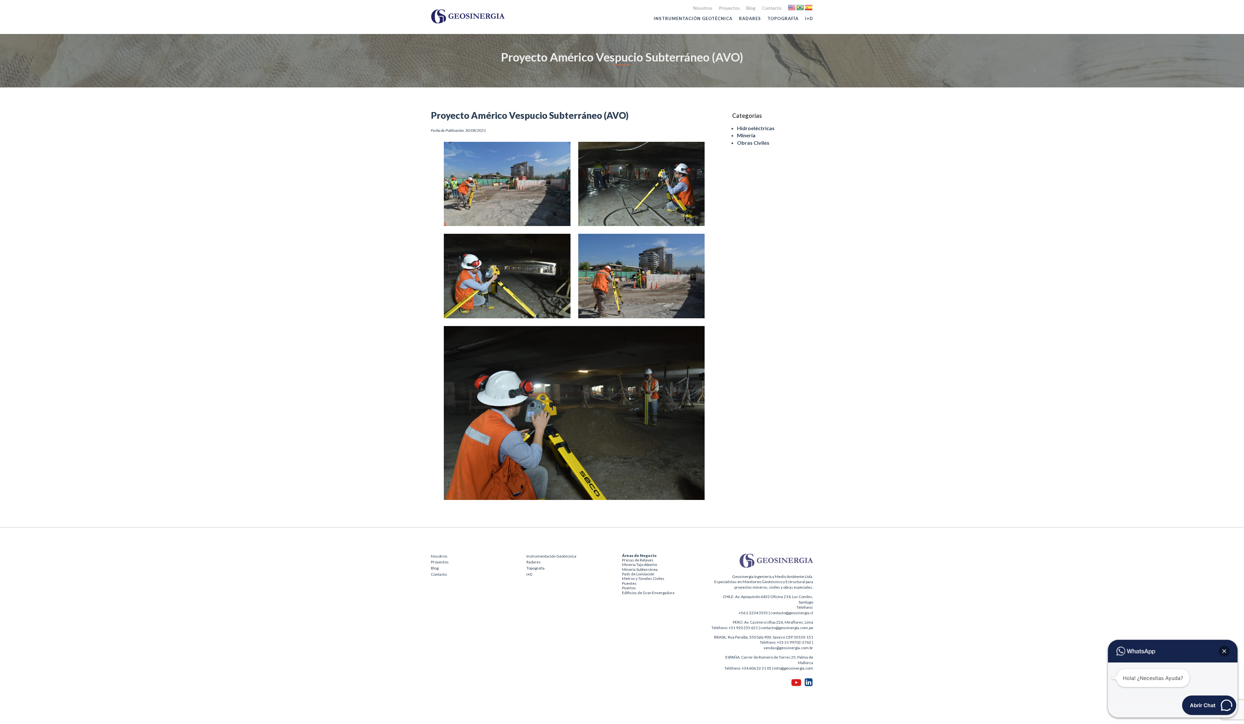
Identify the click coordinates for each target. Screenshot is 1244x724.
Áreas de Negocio (639, 555)
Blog (750, 8)
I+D (809, 18)
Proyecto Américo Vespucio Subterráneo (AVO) (529, 115)
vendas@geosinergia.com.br (788, 647)
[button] (1224, 651)
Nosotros (702, 8)
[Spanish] (809, 7)
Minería (746, 135)
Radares (750, 18)
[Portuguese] (800, 7)
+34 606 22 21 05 (756, 668)
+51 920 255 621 (743, 627)
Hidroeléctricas (756, 128)
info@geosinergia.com (793, 668)
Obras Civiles (753, 143)
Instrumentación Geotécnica (693, 18)
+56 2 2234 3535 (753, 612)
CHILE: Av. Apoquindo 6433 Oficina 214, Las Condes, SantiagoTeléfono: (768, 602)
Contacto (771, 8)
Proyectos (729, 8)
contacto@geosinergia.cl (791, 612)
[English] (792, 7)
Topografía (783, 18)
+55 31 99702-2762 (794, 642)
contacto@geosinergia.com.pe (786, 627)
